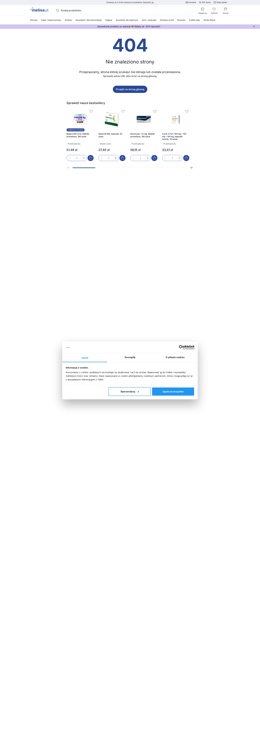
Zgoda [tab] (85, 357)
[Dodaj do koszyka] (91, 158)
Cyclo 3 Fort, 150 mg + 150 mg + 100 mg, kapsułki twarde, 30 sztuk (174, 136)
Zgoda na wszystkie (173, 391)
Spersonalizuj (128, 391)
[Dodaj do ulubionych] (91, 111)
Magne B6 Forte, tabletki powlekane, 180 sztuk (78, 135)
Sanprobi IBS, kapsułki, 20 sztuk (110, 135)
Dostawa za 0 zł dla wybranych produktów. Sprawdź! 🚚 (130, 2)
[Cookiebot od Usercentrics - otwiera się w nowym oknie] (181, 347)
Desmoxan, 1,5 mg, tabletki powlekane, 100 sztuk (142, 135)
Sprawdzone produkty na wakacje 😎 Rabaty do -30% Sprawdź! (128, 26)
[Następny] (191, 167)
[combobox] (123, 10)
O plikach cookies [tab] (175, 357)
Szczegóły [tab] (130, 357)
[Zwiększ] (84, 158)
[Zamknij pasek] (254, 26)
